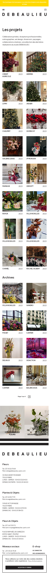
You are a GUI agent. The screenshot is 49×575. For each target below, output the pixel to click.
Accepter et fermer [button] (24, 567)
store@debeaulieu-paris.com (15, 499)
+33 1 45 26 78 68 (10, 469)
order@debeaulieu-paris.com (15, 471)
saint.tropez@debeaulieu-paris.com (17, 527)
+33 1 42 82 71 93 (10, 497)
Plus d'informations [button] (35, 561)
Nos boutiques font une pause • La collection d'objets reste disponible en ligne (24, 3)
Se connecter (37, 550)
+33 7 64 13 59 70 (10, 525)
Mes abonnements (39, 553)
